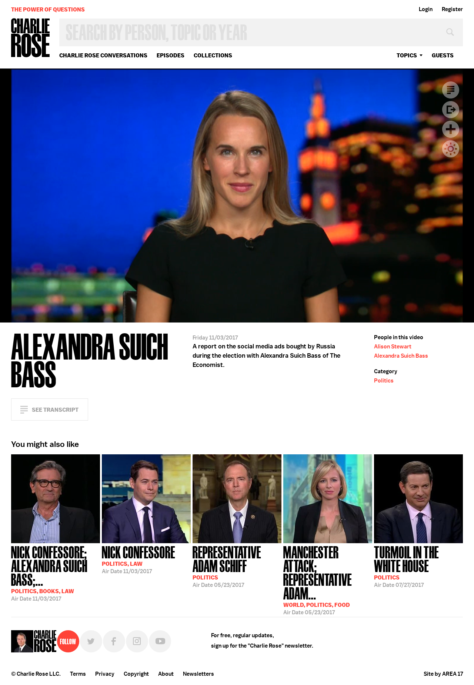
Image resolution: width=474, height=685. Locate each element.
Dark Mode (450, 148)
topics (407, 55)
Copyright (136, 674)
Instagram (137, 641)
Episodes (170, 55)
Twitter (91, 641)
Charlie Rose (30, 38)
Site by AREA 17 (443, 674)
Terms (78, 674)
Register (452, 9)
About (166, 674)
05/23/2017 (227, 566)
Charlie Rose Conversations (103, 55)
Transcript (450, 89)
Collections (213, 55)
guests (443, 55)
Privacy (104, 674)
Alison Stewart (392, 346)
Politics (384, 380)
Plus (450, 129)
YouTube (160, 641)
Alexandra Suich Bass (401, 356)
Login (426, 9)
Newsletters (198, 674)
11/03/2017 (49, 572)
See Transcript (55, 409)
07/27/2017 (406, 566)
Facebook (114, 641)
